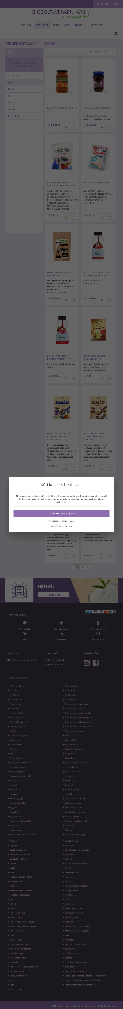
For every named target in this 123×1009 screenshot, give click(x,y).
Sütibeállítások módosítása (61, 520)
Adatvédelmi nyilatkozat (61, 526)
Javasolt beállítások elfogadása (61, 513)
